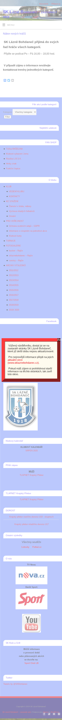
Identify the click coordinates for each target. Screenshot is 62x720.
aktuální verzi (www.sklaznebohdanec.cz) (23, 361)
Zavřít (58, 339)
